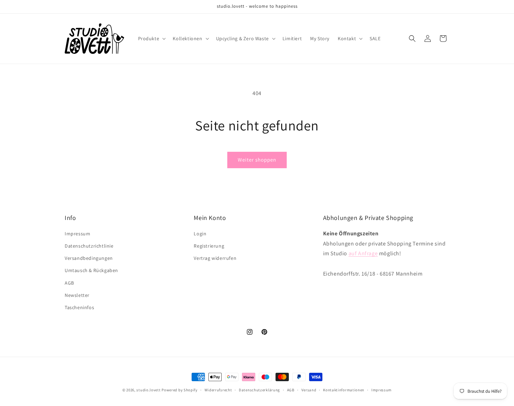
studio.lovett (148, 389)
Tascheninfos (79, 307)
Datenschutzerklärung (259, 389)
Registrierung (209, 246)
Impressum (77, 233)
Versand (308, 389)
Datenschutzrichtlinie (89, 246)
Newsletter (77, 295)
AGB (69, 283)
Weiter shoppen (257, 159)
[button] (151, 38)
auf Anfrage (363, 253)
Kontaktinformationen (343, 389)
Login (200, 233)
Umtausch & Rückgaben (91, 271)
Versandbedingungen (89, 258)
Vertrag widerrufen (215, 258)
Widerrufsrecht (218, 389)
